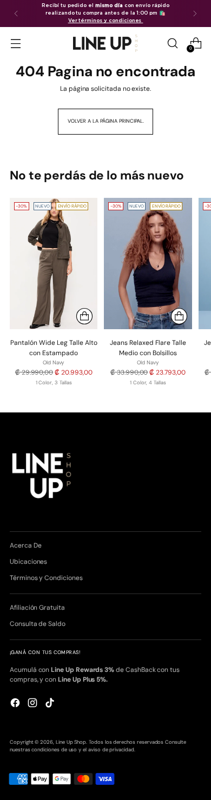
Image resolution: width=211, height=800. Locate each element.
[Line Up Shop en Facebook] (16, 704)
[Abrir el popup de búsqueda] (172, 43)
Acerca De (25, 545)
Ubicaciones (28, 561)
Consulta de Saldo (37, 623)
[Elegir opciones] (84, 316)
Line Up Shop (71, 742)
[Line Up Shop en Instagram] (33, 704)
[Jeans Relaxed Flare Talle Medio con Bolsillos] (148, 263)
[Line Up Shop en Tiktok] (50, 704)
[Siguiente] (195, 13)
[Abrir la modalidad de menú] (15, 43)
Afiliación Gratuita (37, 607)
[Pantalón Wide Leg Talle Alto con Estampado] (53, 263)
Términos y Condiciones (46, 578)
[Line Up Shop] (105, 43)
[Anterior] (16, 13)
